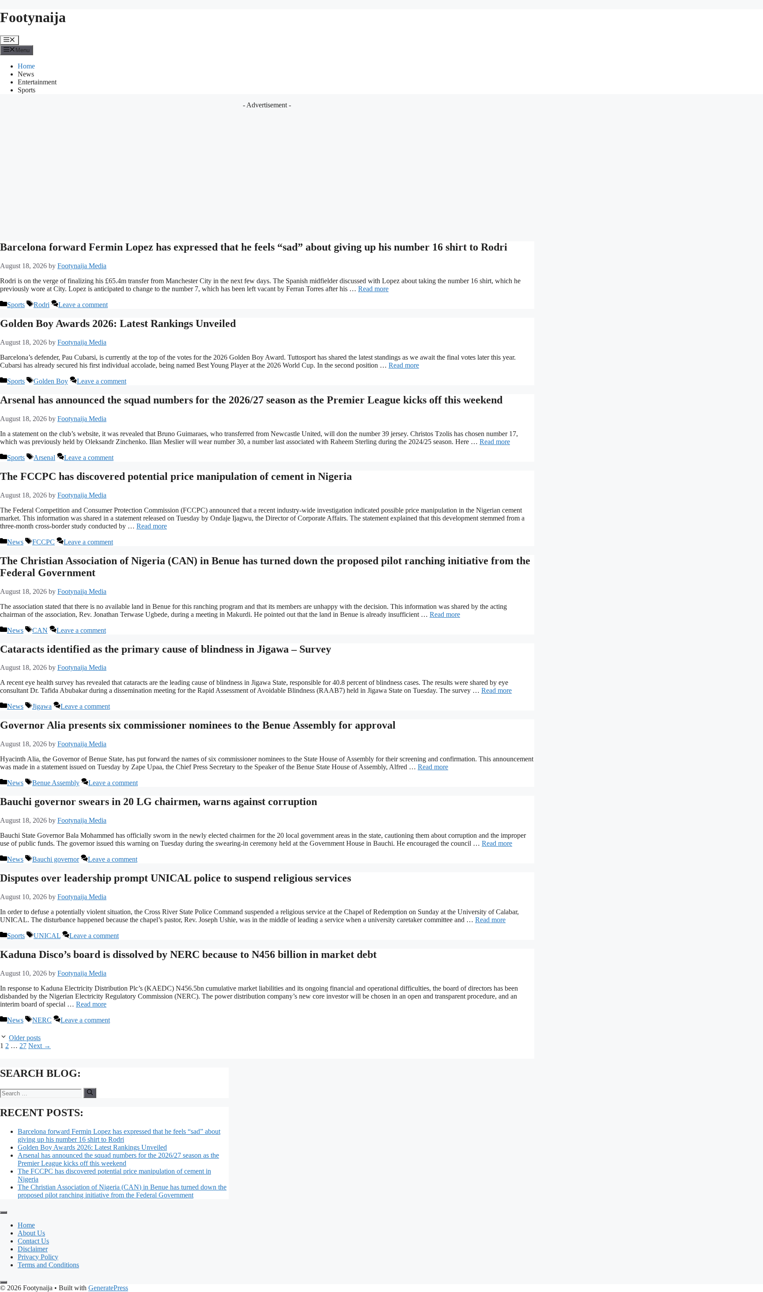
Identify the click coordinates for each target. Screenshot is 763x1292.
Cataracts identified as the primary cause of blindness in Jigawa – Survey (165, 649)
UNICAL (47, 935)
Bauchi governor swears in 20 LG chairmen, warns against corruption (158, 801)
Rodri (41, 304)
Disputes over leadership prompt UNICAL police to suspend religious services (175, 878)
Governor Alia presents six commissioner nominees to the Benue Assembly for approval (198, 725)
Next (39, 1045)
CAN (40, 630)
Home (26, 66)
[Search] (89, 1093)
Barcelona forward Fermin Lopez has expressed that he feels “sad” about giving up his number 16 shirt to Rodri (253, 247)
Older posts (25, 1037)
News (26, 74)
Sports (26, 90)
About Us (31, 1233)
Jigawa (42, 706)
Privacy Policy (38, 1257)
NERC (42, 1020)
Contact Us (33, 1241)
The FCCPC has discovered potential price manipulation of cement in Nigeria (176, 476)
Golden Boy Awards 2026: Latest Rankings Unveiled (118, 323)
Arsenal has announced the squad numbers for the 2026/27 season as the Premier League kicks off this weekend (251, 400)
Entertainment (37, 82)
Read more (373, 289)
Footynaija (33, 17)
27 (22, 1045)
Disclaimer (33, 1249)
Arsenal (44, 457)
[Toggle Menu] (3, 1212)
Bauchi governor (55, 859)
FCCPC (43, 542)
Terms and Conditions (48, 1265)
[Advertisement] (267, 171)
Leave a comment (83, 304)
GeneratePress (108, 1288)
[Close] (3, 1282)
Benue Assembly (55, 783)
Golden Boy (51, 381)
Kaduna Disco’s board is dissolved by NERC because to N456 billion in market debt (188, 954)
